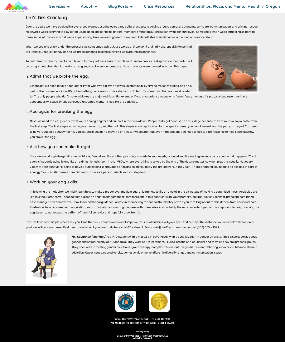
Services (57, 6)
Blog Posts (118, 6)
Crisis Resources (159, 6)
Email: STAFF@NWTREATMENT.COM (132, 319)
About (86, 6)
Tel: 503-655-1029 (161, 319)
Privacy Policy (142, 331)
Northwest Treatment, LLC (155, 335)
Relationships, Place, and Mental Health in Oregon (232, 6)
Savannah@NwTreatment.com (166, 227)
